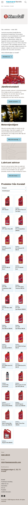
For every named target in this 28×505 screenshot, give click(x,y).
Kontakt (3, 479)
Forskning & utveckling (6, 481)
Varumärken (4, 485)
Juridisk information (6, 491)
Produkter (3, 489)
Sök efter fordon (13, 175)
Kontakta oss (6, 56)
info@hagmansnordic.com (11, 462)
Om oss (3, 487)
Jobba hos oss (4, 483)
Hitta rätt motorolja (13, 139)
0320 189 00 (5, 455)
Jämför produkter (13, 101)
